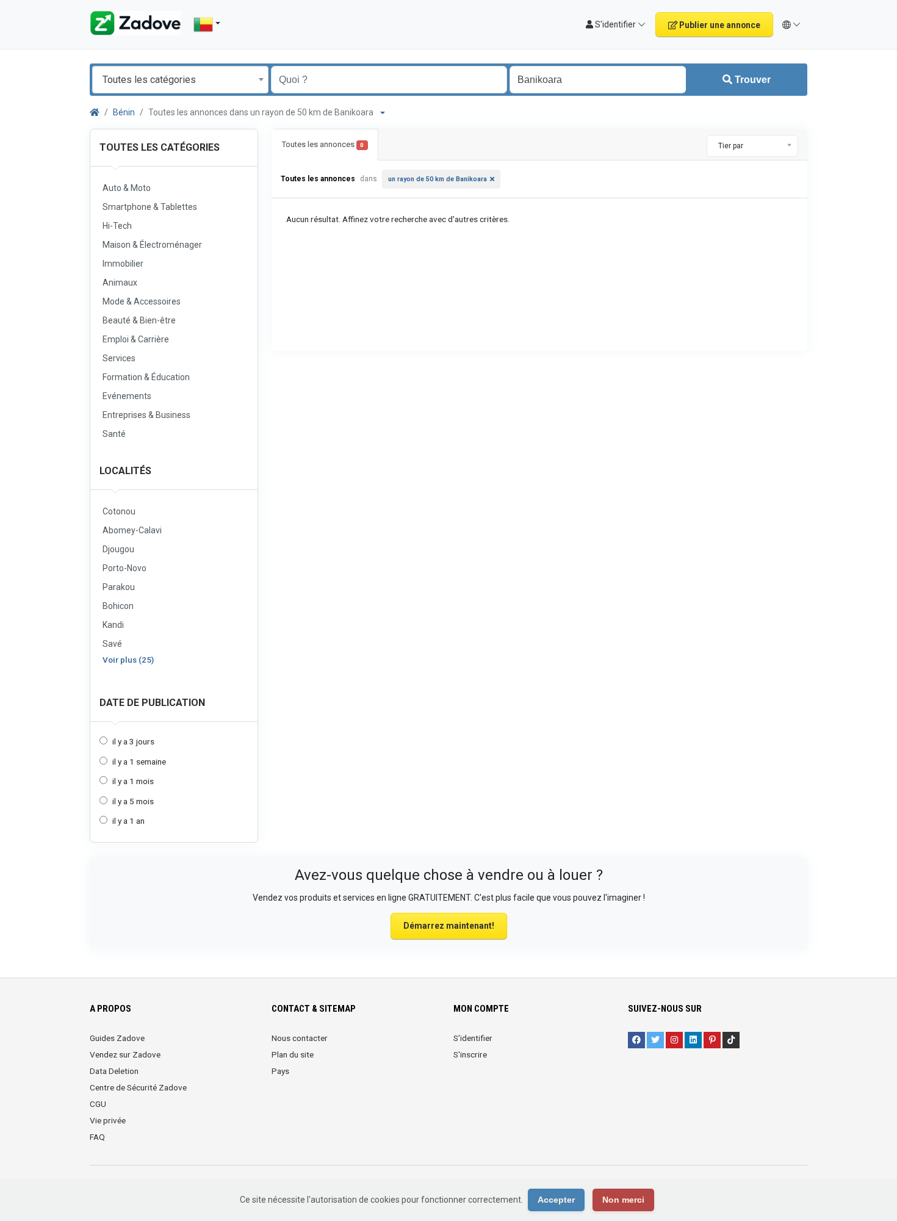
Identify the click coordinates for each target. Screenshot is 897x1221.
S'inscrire (470, 1054)
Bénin (124, 112)
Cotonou (119, 511)
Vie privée (108, 1120)
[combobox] (180, 79)
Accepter (556, 1200)
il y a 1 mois (133, 781)
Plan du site (293, 1054)
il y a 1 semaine (139, 761)
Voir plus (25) (128, 660)
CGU (98, 1104)
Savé (112, 644)
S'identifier (472, 1038)
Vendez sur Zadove (125, 1054)
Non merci (623, 1200)
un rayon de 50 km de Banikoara (437, 179)
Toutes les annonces (323, 144)
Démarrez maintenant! (448, 926)
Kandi (113, 625)
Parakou (119, 587)
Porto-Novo (124, 568)
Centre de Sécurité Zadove (138, 1087)
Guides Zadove (117, 1038)
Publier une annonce (718, 25)
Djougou (118, 549)
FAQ (97, 1137)
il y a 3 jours (133, 741)
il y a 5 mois (133, 801)
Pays (280, 1071)
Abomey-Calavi (132, 530)
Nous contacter (300, 1038)
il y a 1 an (128, 821)
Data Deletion (114, 1071)
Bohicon (118, 606)
